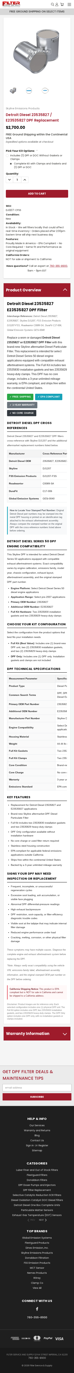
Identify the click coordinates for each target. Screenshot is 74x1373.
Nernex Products (37, 1273)
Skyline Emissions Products (37, 1253)
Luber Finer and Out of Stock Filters (37, 1170)
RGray (37, 1278)
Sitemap (37, 1150)
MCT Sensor (37, 1268)
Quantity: (12, 174)
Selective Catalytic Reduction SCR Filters (37, 1195)
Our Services (37, 1125)
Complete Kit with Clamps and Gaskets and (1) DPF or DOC (40, 165)
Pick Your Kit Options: (22, 151)
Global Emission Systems (37, 1238)
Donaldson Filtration (37, 1258)
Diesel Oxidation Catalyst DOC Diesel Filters (37, 1200)
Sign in (30, 1145)
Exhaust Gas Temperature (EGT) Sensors (37, 1215)
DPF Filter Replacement (37, 1190)
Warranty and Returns (37, 1130)
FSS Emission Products (37, 1263)
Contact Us (37, 1140)
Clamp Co (37, 1283)
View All (37, 1288)
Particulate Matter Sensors (37, 1210)
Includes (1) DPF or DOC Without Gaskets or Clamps (36, 157)
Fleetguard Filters (37, 1175)
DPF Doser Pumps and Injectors (37, 1185)
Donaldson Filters (37, 1180)
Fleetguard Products (37, 1243)
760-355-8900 (58, 266)
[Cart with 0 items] (62, 4)
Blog (37, 1135)
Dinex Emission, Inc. (37, 1248)
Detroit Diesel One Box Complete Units (37, 1205)
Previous (5, 1369)
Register (43, 1145)
